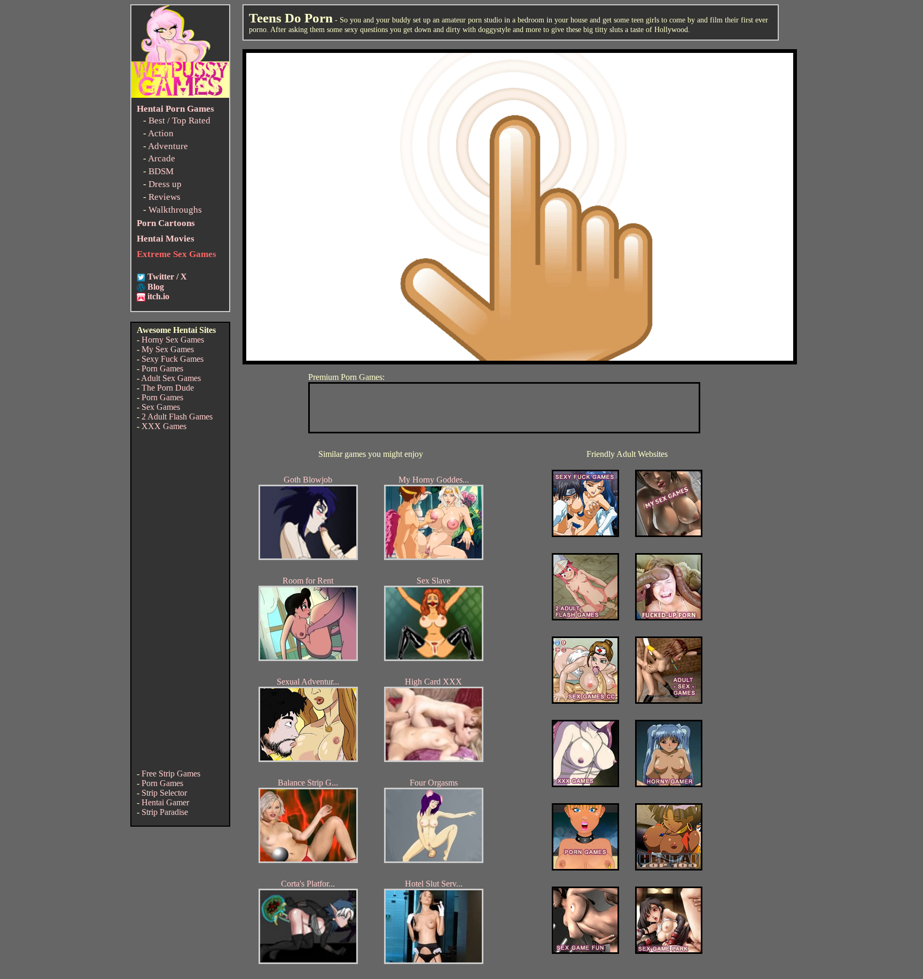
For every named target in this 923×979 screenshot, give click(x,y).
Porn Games (162, 368)
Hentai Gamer (165, 802)
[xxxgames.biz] (585, 784)
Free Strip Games (171, 773)
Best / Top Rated (179, 120)
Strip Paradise (165, 812)
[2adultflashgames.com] (585, 617)
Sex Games (161, 406)
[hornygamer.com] (668, 784)
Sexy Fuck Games (173, 358)
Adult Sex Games (171, 378)
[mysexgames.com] (668, 534)
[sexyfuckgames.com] (585, 534)
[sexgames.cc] (585, 700)
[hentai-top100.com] (668, 617)
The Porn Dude (168, 387)
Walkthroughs (175, 210)
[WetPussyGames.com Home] (180, 94)
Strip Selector (164, 792)
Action (161, 133)
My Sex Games (168, 349)
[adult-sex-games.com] (668, 700)
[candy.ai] (585, 950)
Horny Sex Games (173, 339)
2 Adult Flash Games (177, 416)
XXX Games (164, 426)
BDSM (161, 171)
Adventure (168, 146)
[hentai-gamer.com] (668, 867)
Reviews (164, 197)
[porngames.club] (668, 950)
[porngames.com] (585, 867)
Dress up (165, 184)
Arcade (161, 158)
